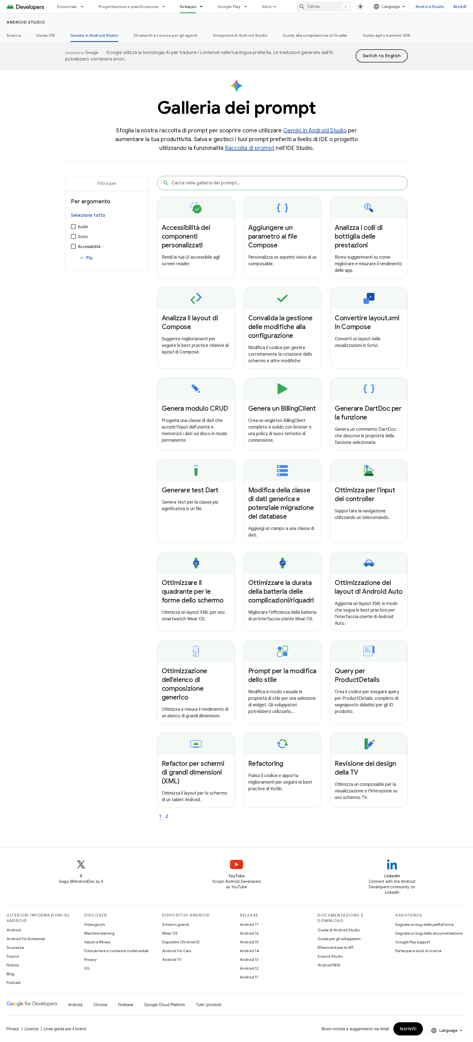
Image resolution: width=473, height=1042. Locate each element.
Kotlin (83, 226)
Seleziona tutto (88, 215)
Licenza (31, 1029)
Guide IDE (45, 35)
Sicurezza (15, 947)
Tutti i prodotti (208, 1004)
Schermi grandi (175, 924)
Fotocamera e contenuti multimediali (116, 950)
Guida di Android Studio (339, 929)
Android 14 (249, 950)
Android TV (171, 959)
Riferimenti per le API (335, 947)
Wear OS (170, 933)
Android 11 (249, 977)
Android (14, 929)
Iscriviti (408, 1029)
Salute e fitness (97, 942)
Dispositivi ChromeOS (181, 942)
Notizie (13, 965)
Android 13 (249, 959)
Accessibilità (89, 246)
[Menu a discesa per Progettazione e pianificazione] (165, 6)
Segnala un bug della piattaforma (424, 924)
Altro (267, 6)
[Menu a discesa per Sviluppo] (203, 6)
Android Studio (430, 6)
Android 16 (249, 933)
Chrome (100, 1004)
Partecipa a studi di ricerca (418, 950)
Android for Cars (176, 950)
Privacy (90, 959)
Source (13, 956)
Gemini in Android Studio (94, 35)
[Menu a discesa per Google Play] (248, 6)
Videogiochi (94, 924)
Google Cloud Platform (164, 1004)
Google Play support (412, 942)
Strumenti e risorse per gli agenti (166, 35)
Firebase (125, 1004)
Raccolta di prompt (250, 148)
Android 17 (249, 924)
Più (86, 258)
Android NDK (329, 965)
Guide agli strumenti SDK (387, 35)
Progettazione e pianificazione (129, 6)
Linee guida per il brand (65, 1029)
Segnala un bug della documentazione (429, 933)
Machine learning (99, 933)
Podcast (14, 982)
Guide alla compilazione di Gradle (315, 35)
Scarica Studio (330, 956)
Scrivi (83, 236)
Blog (10, 973)
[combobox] (323, 7)
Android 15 (249, 942)
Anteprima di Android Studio (240, 35)
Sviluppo (188, 6)
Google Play (229, 6)
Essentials (67, 6)
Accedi (460, 6)
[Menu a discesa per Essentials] (84, 6)
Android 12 (249, 968)
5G (87, 968)
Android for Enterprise (26, 938)
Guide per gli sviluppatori (339, 938)
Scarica (14, 35)
